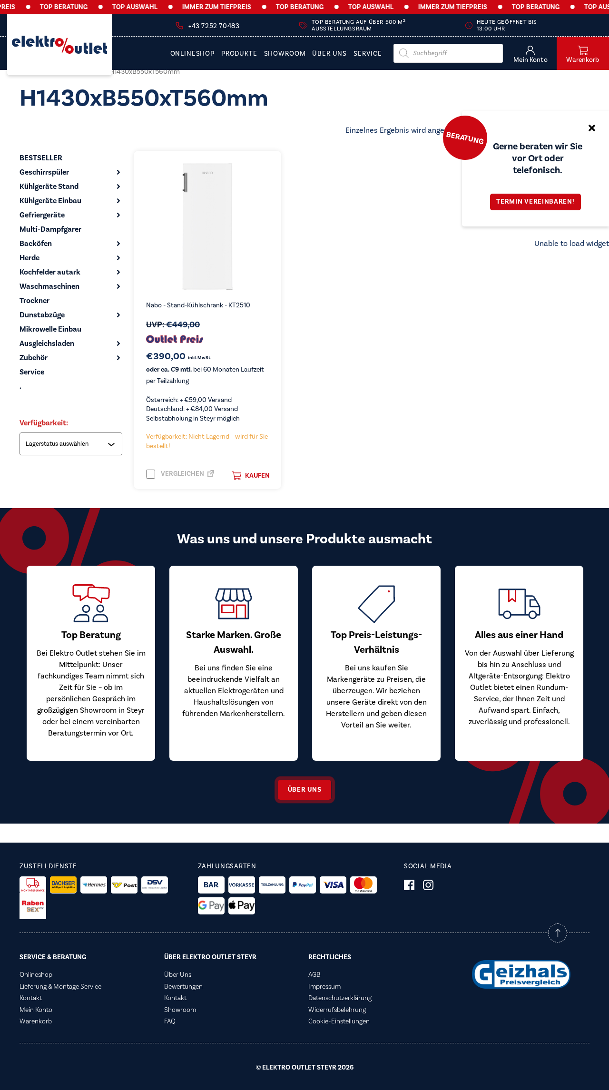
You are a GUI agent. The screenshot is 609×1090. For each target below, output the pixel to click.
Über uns (305, 790)
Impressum (324, 986)
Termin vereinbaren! (535, 201)
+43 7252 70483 (213, 26)
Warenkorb (36, 1021)
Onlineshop (192, 54)
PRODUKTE (239, 54)
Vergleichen (181, 474)
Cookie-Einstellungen (339, 1021)
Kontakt (31, 998)
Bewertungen (183, 986)
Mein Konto (36, 1010)
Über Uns (329, 54)
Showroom (285, 54)
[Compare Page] (211, 476)
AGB (314, 975)
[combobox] (72, 444)
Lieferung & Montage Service (60, 986)
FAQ (170, 1021)
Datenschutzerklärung (340, 998)
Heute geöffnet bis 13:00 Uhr (507, 25)
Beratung (464, 137)
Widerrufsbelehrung (337, 1010)
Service (368, 54)
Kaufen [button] (257, 475)
